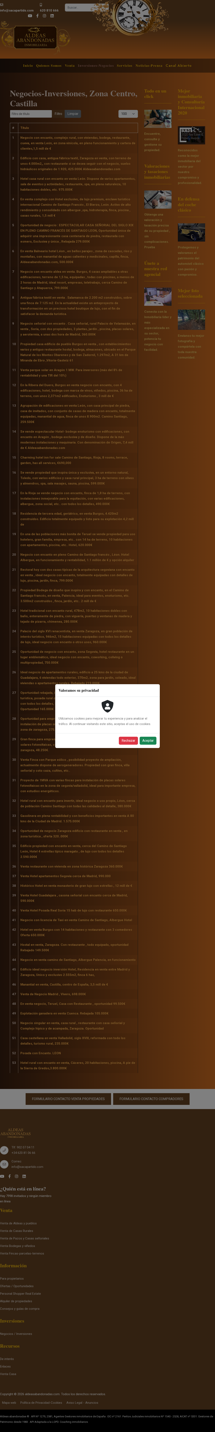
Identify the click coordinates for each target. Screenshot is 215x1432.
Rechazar (128, 741)
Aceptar (148, 741)
